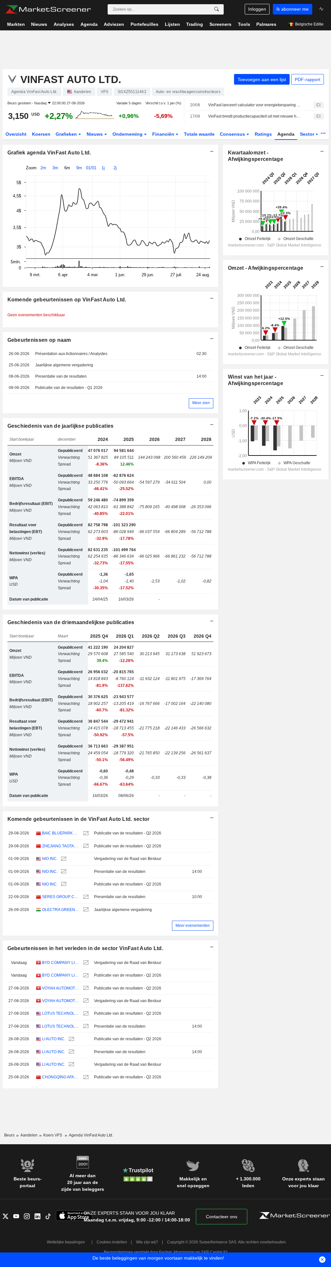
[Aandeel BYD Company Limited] (85, 962)
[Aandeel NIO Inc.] (62, 858)
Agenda (285, 134)
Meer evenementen (193, 925)
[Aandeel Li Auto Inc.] (70, 1039)
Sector (307, 134)
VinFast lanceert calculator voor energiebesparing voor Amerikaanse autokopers (255, 105)
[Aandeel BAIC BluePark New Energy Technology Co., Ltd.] (85, 833)
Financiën (164, 134)
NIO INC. (50, 858)
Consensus (233, 134)
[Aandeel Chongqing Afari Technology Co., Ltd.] (85, 1077)
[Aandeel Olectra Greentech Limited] (85, 909)
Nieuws (95, 134)
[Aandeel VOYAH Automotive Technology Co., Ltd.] (85, 988)
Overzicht (16, 134)
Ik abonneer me (292, 9)
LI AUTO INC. (53, 1039)
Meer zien (201, 403)
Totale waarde (199, 134)
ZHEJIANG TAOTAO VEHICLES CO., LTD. (61, 846)
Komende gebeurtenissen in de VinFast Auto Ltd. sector (78, 819)
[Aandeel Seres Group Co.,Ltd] (85, 897)
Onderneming (128, 134)
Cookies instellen (112, 1242)
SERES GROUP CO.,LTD (61, 897)
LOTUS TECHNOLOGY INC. (61, 1013)
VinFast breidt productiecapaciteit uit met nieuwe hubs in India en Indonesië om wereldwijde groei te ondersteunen (255, 116)
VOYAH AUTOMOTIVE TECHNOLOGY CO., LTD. (61, 988)
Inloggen (257, 9)
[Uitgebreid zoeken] (216, 9)
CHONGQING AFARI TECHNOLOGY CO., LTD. (61, 1077)
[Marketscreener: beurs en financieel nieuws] (48, 9)
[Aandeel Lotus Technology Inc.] (85, 1013)
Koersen (41, 134)
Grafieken (67, 134)
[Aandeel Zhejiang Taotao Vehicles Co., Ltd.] (85, 846)
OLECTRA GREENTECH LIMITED (61, 909)
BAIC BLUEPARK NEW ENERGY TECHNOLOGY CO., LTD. (61, 833)
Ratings (263, 134)
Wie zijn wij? (147, 1242)
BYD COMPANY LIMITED (61, 962)
